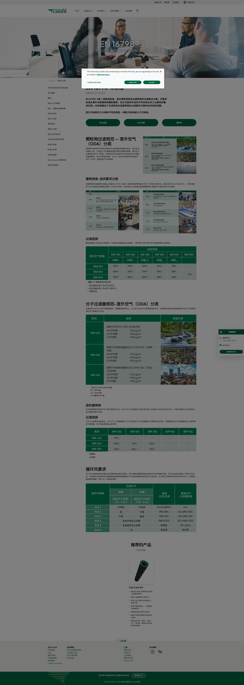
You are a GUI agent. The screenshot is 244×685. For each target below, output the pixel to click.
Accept (152, 82)
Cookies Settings (94, 82)
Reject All (133, 82)
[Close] (160, 71)
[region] (123, 78)
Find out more (103, 74)
